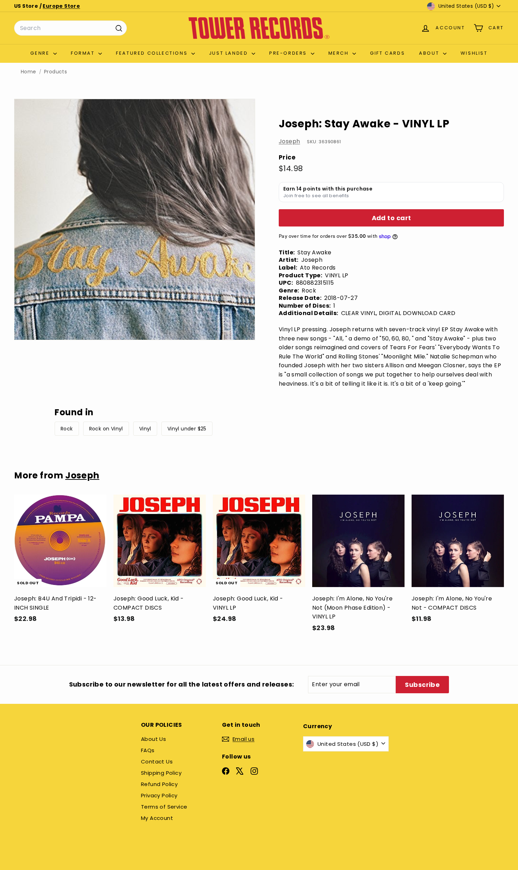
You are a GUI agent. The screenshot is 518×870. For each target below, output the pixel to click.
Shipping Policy (161, 773)
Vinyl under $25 (186, 428)
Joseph (289, 141)
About (430, 53)
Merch (339, 53)
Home (28, 71)
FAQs (148, 750)
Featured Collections (153, 53)
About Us (153, 739)
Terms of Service (164, 806)
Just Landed (229, 53)
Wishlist (474, 53)
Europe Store (61, 6)
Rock (67, 428)
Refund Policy (159, 784)
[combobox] (70, 28)
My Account (157, 818)
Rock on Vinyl (106, 428)
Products (55, 71)
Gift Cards (387, 53)
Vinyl (145, 428)
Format (84, 53)
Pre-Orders (289, 53)
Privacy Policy (159, 795)
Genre (40, 53)
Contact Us (157, 761)
